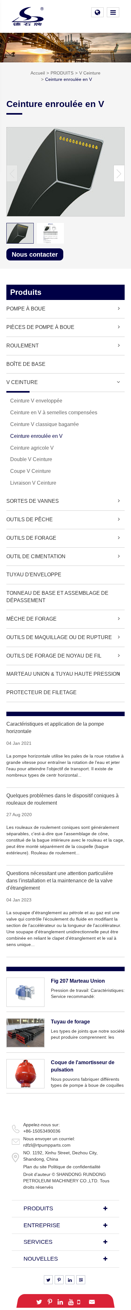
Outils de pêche (29, 519)
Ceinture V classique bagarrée (44, 424)
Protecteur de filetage (41, 692)
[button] (119, 173)
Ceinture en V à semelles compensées (53, 412)
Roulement (22, 345)
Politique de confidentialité (74, 1166)
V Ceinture (89, 72)
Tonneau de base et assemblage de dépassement (57, 596)
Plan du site (35, 1166)
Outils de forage (31, 538)
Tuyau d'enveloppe (33, 574)
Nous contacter (35, 254)
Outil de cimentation (36, 556)
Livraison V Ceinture (33, 483)
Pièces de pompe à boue (40, 327)
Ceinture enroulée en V (68, 79)
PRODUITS (62, 72)
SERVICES (38, 1242)
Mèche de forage (31, 619)
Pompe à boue (25, 308)
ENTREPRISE (42, 1225)
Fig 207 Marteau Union (78, 981)
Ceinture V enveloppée (36, 400)
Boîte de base (25, 364)
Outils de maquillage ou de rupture (59, 637)
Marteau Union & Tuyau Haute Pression (63, 674)
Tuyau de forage (70, 1021)
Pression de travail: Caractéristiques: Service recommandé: (88, 993)
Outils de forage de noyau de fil (53, 656)
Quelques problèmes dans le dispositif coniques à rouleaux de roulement (62, 799)
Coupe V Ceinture (30, 471)
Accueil (38, 72)
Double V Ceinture (31, 459)
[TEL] (78, 1301)
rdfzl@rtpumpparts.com (47, 1145)
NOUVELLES (41, 1259)
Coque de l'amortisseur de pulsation (82, 1066)
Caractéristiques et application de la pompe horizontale (55, 727)
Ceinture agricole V (32, 448)
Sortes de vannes (32, 501)
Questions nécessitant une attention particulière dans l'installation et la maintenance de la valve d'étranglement (59, 881)
